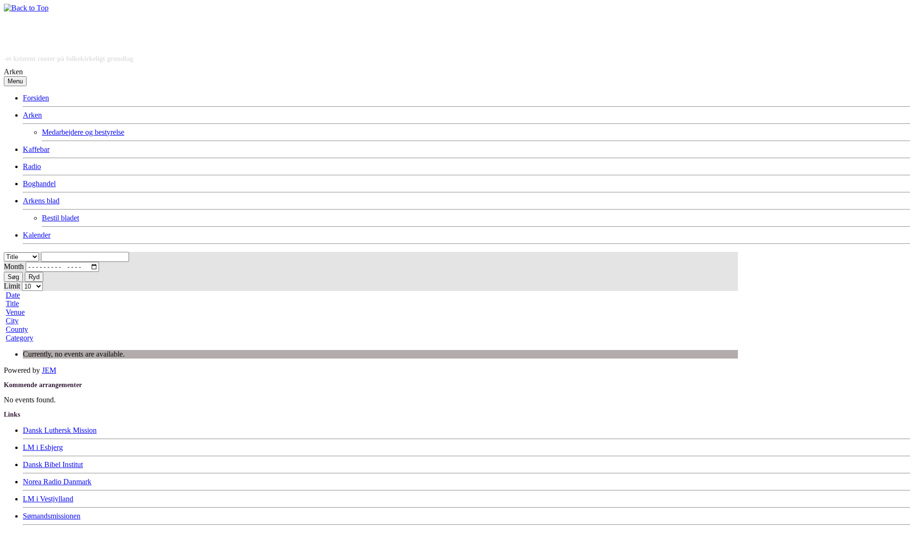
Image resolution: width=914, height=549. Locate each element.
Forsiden (36, 98)
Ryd (34, 276)
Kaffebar (36, 149)
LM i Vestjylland (48, 499)
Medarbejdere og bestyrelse (83, 132)
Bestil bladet (60, 218)
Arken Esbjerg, (37, 539)
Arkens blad (41, 201)
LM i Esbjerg (43, 447)
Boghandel (39, 184)
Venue (15, 312)
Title (12, 303)
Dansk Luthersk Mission (60, 430)
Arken (32, 115)
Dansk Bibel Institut (53, 464)
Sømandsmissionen (51, 516)
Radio (32, 166)
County (17, 329)
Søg (13, 276)
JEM (49, 370)
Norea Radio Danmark (57, 482)
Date (13, 295)
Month (14, 266)
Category (19, 338)
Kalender (36, 235)
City (12, 321)
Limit (12, 286)
